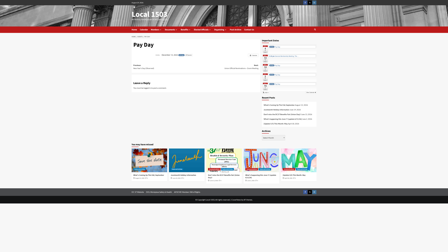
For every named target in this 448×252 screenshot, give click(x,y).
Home (134, 29)
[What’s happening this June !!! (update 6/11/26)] (261, 160)
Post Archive (235, 29)
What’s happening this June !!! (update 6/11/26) (283, 119)
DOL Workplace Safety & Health (159, 192)
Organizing (219, 29)
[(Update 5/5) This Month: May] (299, 160)
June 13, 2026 (214, 181)
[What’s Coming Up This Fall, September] (149, 160)
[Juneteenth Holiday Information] (187, 160)
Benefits (184, 29)
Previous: (143, 67)
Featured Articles (139, 169)
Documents (170, 29)
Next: (241, 67)
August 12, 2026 (139, 178)
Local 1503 (149, 14)
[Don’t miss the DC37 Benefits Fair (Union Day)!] (224, 160)
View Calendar (310, 92)
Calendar (144, 29)
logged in (147, 88)
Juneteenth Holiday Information (276, 110)
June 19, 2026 (177, 178)
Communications (214, 169)
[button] (315, 30)
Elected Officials (201, 29)
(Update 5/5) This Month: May (276, 124)
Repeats (189, 55)
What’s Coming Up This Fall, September (279, 105)
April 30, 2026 (288, 178)
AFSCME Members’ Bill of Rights (187, 192)
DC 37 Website (138, 192)
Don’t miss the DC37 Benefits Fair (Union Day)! (282, 114)
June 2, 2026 (251, 181)
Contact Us (249, 29)
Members (155, 29)
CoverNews (236, 200)
